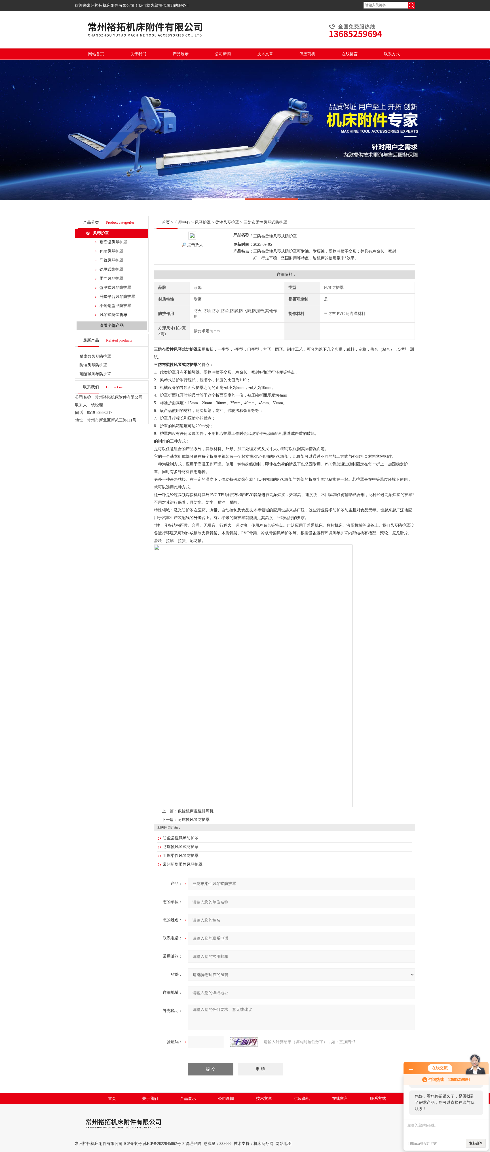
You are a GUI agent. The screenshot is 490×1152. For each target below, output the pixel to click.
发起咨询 (476, 1143)
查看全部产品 (112, 325)
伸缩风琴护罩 (111, 251)
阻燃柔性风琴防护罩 (180, 856)
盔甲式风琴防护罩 (115, 287)
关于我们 (138, 54)
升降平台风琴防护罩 (117, 297)
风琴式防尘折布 (113, 315)
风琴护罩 (101, 233)
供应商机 (307, 54)
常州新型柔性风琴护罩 (182, 864)
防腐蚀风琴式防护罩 (180, 847)
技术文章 (265, 54)
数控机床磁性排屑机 (196, 811)
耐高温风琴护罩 (113, 242)
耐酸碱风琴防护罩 (95, 374)
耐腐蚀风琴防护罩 (95, 356)
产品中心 (182, 222)
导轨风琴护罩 (111, 260)
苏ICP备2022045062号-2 (163, 1144)
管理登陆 (193, 1144)
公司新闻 (223, 54)
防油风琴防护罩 (93, 365)
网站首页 (96, 54)
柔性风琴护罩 (111, 278)
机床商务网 (263, 1144)
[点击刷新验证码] (244, 1042)
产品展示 (181, 54)
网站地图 (284, 1144)
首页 (166, 222)
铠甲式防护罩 (111, 269)
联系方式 (392, 54)
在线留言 (350, 54)
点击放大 (195, 245)
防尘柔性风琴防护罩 (180, 838)
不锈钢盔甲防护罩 (115, 306)
